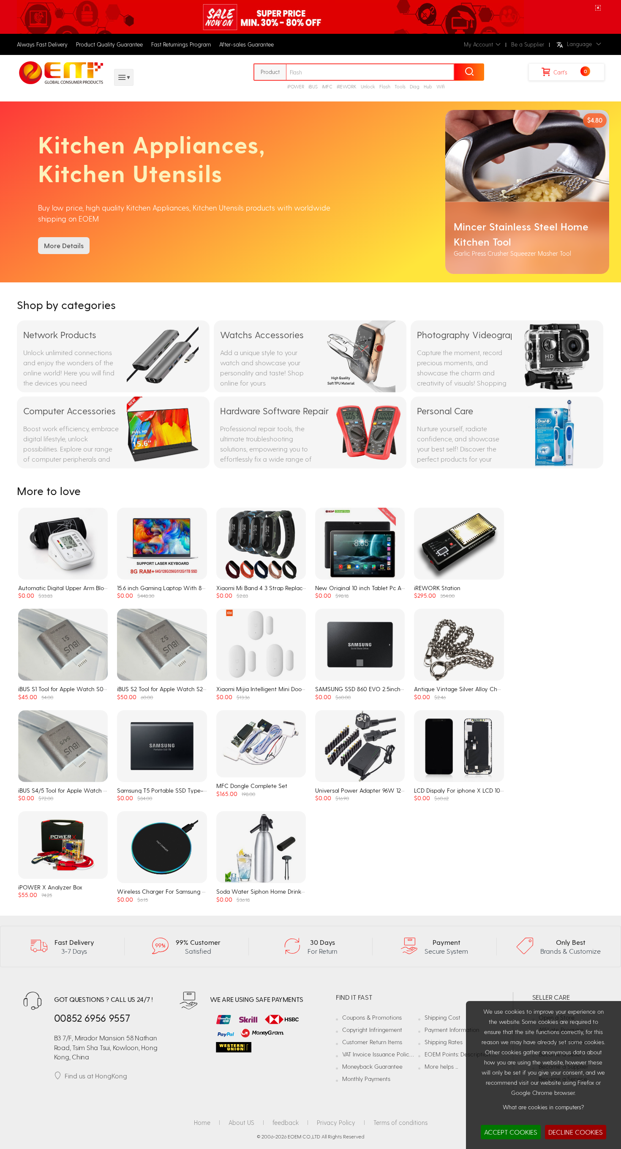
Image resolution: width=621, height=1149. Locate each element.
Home (202, 1122)
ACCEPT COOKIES (510, 1132)
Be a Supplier (527, 44)
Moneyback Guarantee (372, 1066)
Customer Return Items (372, 1041)
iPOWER (295, 86)
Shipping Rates (444, 1041)
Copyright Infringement (372, 1029)
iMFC (327, 86)
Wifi (440, 86)
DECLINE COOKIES (575, 1132)
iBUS (313, 86)
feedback (285, 1122)
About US (241, 1122)
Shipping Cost (442, 1017)
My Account (478, 44)
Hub (428, 86)
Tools (400, 86)
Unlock (368, 86)
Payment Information (452, 1029)
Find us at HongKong (96, 1076)
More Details (64, 245)
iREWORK (347, 86)
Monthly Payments (366, 1078)
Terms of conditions (400, 1122)
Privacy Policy (336, 1122)
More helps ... (441, 1066)
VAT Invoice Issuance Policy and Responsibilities (403, 1054)
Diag (414, 86)
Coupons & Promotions (372, 1017)
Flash (384, 86)
